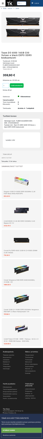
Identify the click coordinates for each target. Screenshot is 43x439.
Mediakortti (6, 362)
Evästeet (27, 373)
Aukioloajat (6, 368)
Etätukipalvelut (7, 387)
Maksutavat (28, 362)
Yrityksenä (6, 364)
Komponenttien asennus (10, 391)
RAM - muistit (7, 8)
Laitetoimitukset (30, 389)
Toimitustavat (29, 357)
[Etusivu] (10, 6)
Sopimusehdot (29, 366)
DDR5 (17, 8)
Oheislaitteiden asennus (10, 394)
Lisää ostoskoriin (17, 85)
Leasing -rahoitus (30, 398)
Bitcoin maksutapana (31, 364)
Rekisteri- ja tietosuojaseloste (30, 370)
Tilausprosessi (29, 355)
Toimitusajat (28, 359)
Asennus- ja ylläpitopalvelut (29, 395)
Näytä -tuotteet (7, 158)
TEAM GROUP (7, 69)
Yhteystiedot (7, 366)
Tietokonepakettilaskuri (10, 389)
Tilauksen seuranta (8, 355)
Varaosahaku (7, 396)
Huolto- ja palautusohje (10, 398)
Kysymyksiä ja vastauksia (7, 358)
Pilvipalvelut (28, 391)
